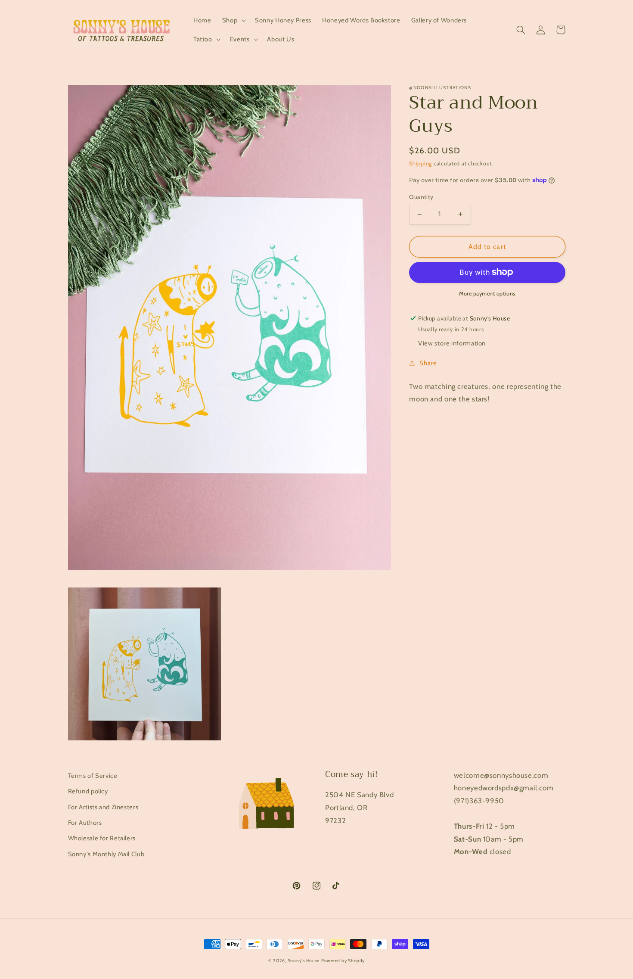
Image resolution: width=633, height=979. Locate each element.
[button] (233, 20)
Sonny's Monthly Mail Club (106, 854)
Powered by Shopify (343, 960)
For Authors (85, 823)
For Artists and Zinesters (103, 807)
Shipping (420, 163)
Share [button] (428, 363)
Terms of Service (93, 776)
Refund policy (88, 791)
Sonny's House (304, 960)
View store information (452, 343)
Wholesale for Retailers (102, 838)
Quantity (421, 196)
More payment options (487, 293)
